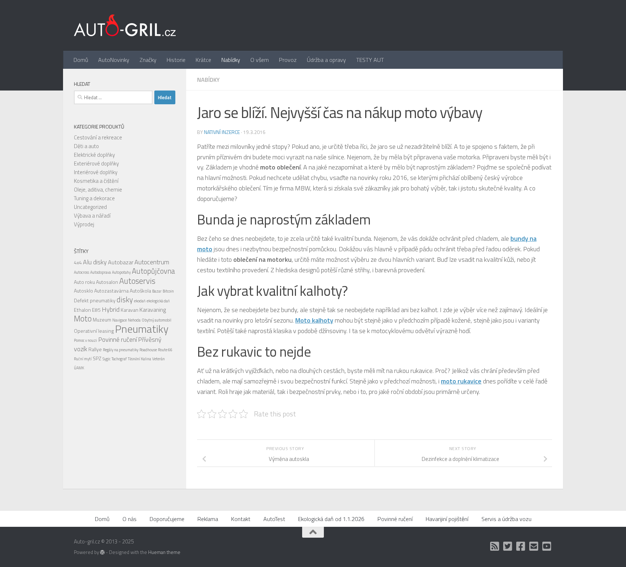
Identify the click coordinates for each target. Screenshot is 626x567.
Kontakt (240, 518)
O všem (259, 59)
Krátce (203, 59)
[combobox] (113, 97)
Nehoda (134, 320)
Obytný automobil (156, 320)
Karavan (129, 310)
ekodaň (140, 301)
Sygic (106, 359)
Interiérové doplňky (95, 172)
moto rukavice (461, 381)
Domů (81, 59)
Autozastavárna (111, 290)
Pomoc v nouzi (85, 340)
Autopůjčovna (153, 271)
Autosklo (83, 290)
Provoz (288, 59)
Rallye (95, 349)
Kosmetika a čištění (96, 181)
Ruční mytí (83, 359)
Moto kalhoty (314, 320)
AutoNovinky (113, 59)
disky (125, 299)
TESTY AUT (370, 59)
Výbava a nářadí (92, 215)
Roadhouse (148, 350)
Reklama (207, 518)
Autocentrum (151, 262)
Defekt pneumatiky (95, 300)
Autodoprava (100, 272)
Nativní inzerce (222, 132)
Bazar (157, 291)
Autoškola (140, 290)
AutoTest (274, 518)
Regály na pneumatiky (120, 350)
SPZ (97, 358)
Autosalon (107, 282)
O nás (129, 518)
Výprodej (84, 224)
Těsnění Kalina (139, 359)
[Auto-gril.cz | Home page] (125, 25)
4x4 (78, 262)
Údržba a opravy (326, 59)
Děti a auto (86, 146)
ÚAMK (79, 368)
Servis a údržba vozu (506, 518)
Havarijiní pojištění (447, 518)
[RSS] (495, 546)
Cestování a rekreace (98, 137)
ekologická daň (158, 301)
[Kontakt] (534, 546)
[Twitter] (508, 546)
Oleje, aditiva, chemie (98, 189)
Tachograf (119, 359)
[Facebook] (521, 546)
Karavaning (152, 309)
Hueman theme (164, 552)
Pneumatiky (141, 329)
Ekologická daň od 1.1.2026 (331, 518)
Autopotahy (121, 272)
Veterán (158, 359)
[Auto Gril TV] (547, 546)
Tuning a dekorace (94, 198)
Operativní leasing (94, 331)
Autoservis (137, 281)
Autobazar (120, 262)
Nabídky (230, 59)
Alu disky (95, 262)
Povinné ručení (117, 339)
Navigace (119, 320)
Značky (147, 59)
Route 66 (165, 350)
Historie (176, 59)
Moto (83, 318)
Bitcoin (168, 291)
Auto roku (84, 282)
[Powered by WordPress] (102, 552)
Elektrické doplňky (94, 155)
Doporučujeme (167, 518)
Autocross (81, 272)
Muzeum (102, 319)
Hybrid (111, 309)
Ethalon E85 (87, 310)
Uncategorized (90, 207)
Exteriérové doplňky (96, 163)
